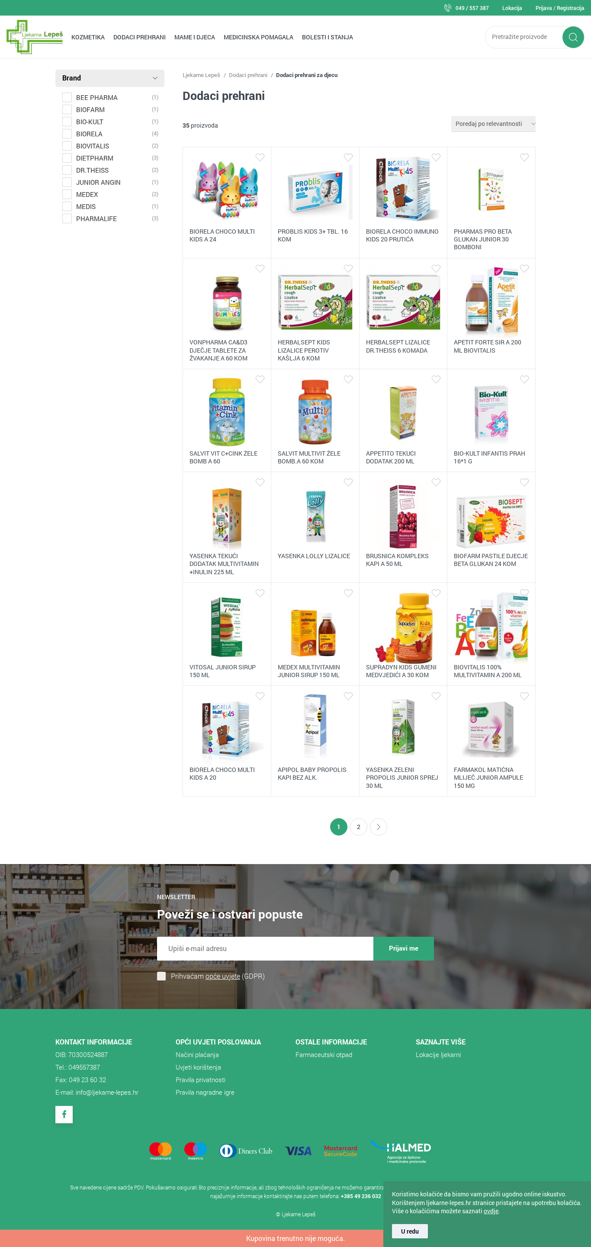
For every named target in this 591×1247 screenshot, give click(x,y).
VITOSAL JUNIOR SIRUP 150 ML (223, 671)
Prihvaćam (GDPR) (218, 976)
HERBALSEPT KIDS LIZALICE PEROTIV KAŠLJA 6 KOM (304, 350)
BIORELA (89, 133)
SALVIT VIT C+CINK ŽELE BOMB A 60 (223, 457)
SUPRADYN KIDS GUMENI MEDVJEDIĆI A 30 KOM (401, 671)
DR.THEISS (92, 170)
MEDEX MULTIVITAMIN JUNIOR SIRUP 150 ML (309, 671)
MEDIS (86, 206)
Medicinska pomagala (258, 37)
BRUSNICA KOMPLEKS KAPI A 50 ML (397, 560)
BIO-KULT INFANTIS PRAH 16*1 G (489, 457)
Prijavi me (403, 948)
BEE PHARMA (97, 97)
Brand (71, 77)
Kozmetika (88, 37)
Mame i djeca (194, 37)
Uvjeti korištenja (198, 1067)
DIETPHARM (94, 158)
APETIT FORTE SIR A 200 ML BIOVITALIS (487, 346)
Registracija (571, 7)
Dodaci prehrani (139, 37)
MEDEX (87, 194)
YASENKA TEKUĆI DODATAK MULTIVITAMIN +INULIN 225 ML (224, 563)
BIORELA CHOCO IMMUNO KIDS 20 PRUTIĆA (402, 235)
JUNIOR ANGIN (98, 182)
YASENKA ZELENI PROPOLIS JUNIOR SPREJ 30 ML (402, 777)
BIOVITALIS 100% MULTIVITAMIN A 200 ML (488, 671)
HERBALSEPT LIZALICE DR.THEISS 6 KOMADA (398, 346)
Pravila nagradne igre (205, 1092)
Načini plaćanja (197, 1054)
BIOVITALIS (92, 145)
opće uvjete (223, 975)
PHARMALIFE (96, 218)
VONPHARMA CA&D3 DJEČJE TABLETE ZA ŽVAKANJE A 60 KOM (218, 350)
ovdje (491, 1211)
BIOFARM (90, 109)
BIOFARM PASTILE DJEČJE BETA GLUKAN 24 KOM (491, 560)
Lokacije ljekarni (438, 1054)
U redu (410, 1231)
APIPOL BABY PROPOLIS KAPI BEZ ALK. (312, 773)
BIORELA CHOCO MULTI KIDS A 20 (222, 773)
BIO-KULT (89, 121)
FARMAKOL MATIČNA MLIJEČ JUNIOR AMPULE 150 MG (488, 777)
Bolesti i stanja (327, 37)
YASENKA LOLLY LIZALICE (314, 556)
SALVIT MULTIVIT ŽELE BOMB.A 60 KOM (309, 457)
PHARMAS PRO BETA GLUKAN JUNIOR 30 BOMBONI (483, 239)
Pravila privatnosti (200, 1079)
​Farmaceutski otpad (324, 1054)
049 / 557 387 (472, 7)
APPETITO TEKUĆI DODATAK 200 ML (391, 457)
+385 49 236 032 (361, 1195)
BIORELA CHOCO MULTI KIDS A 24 (222, 235)
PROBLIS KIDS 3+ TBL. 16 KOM (313, 235)
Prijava (544, 7)
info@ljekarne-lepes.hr (107, 1092)
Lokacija (512, 7)
